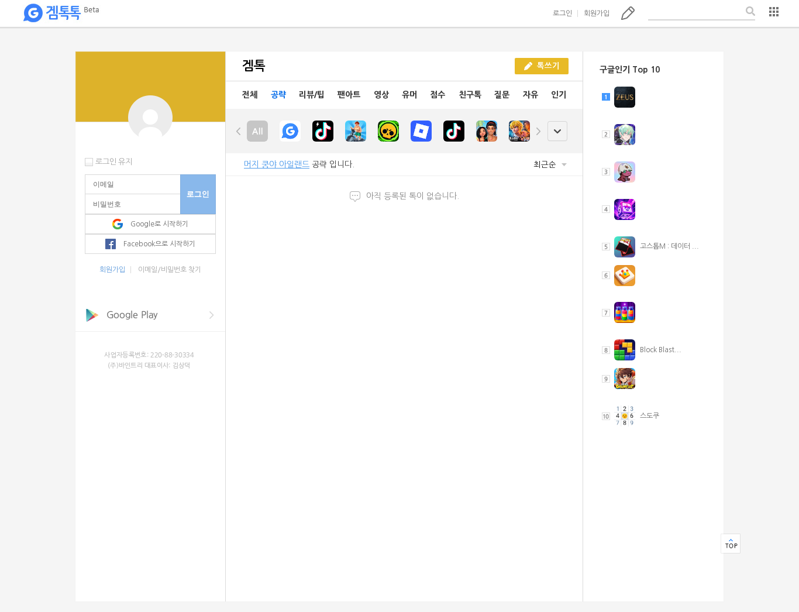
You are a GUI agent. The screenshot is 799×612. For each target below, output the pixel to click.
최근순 (546, 165)
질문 (501, 95)
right (538, 131)
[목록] (774, 11)
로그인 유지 (113, 162)
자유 (530, 95)
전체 (249, 95)
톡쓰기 (628, 13)
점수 (437, 95)
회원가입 (596, 13)
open (557, 131)
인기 (558, 95)
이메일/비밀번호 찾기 (169, 269)
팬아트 (348, 95)
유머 (409, 95)
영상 (381, 95)
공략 (278, 95)
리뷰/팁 (312, 95)
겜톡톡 (61, 13)
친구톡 (470, 95)
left (238, 131)
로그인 (562, 13)
